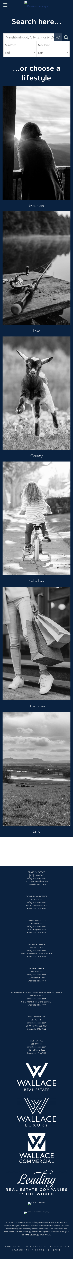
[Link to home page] (36, 5)
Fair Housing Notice (46, 1250)
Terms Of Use (13, 1247)
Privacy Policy (36, 1247)
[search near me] (58, 37)
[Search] (66, 37)
